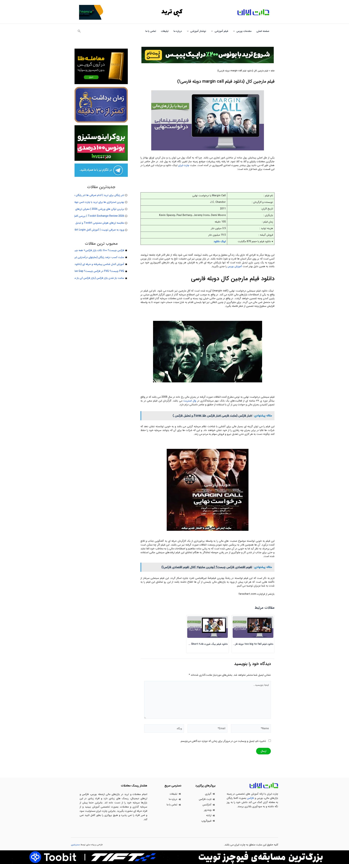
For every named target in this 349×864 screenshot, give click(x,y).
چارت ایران (183, 165)
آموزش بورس (235, 266)
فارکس (250, 798)
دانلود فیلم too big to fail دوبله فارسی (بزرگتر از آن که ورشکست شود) (235, 644)
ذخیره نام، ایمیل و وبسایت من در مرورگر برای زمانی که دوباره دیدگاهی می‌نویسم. (223, 741)
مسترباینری (75, 844)
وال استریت (189, 401)
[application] (234, 31)
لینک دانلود (220, 241)
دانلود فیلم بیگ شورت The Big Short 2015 (204, 644)
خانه (272, 70)
